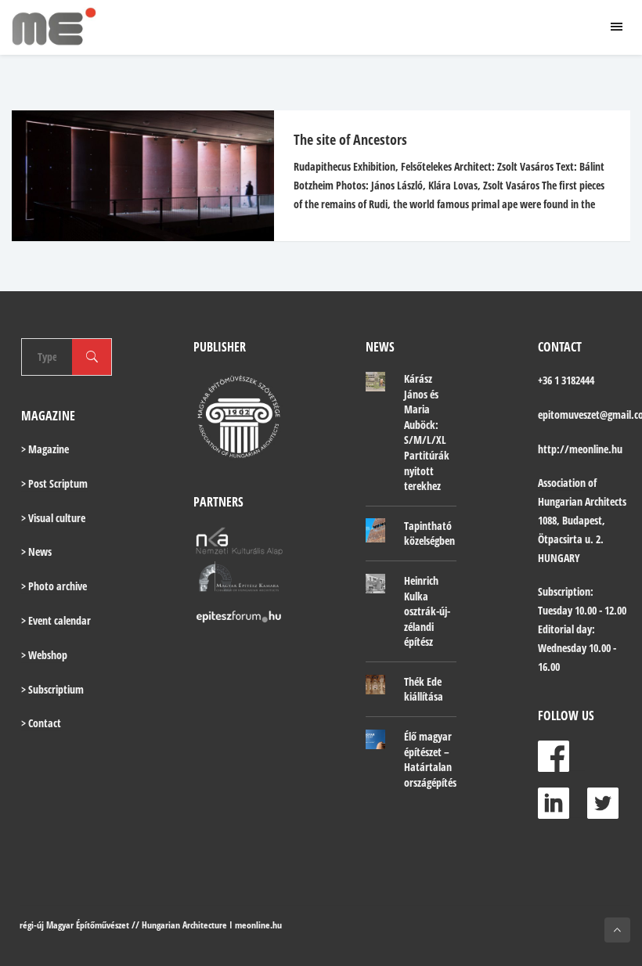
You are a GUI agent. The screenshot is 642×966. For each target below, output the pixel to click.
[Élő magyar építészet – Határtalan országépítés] (375, 739)
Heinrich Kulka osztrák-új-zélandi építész (427, 611)
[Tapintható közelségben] (375, 530)
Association (562, 482)
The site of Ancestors (350, 139)
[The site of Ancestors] (135, 175)
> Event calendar (56, 620)
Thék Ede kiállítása (423, 689)
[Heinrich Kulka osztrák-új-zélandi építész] (375, 583)
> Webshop (44, 654)
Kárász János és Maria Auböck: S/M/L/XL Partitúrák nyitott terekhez (426, 432)
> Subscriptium (52, 689)
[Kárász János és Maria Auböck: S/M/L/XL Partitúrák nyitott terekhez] (375, 381)
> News (36, 551)
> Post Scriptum (54, 483)
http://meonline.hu (580, 449)
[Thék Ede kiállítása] (375, 684)
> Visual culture (53, 517)
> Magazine (45, 449)
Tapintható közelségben (429, 533)
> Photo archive (54, 586)
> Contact (41, 722)
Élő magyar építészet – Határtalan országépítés (430, 759)
